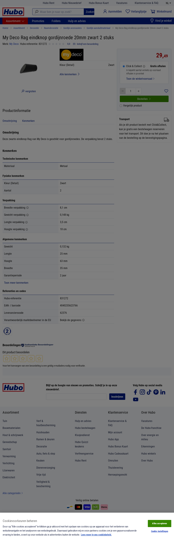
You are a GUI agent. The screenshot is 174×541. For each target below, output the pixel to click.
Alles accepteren (159, 523)
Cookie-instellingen (159, 531)
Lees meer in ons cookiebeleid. (96, 534)
